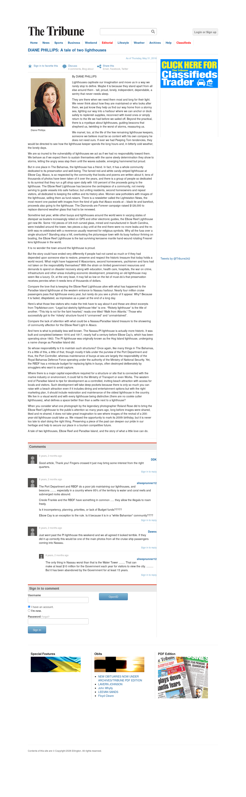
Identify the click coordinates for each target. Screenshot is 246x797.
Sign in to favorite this (46, 65)
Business (74, 43)
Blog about (87, 68)
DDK (154, 459)
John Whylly (105, 688)
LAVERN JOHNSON (110, 684)
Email (106, 68)
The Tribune (57, 31)
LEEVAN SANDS (108, 692)
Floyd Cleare (106, 696)
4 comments (74, 68)
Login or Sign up (205, 32)
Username (34, 595)
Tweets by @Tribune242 (175, 258)
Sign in (37, 630)
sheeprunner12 (147, 483)
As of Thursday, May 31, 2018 (141, 58)
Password (39, 616)
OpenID (113, 597)
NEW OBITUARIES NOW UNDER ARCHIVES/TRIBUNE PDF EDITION (120, 678)
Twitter (124, 68)
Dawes (152, 531)
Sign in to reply (149, 471)
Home (34, 43)
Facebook (115, 68)
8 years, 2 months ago (50, 455)
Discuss (72, 65)
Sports (58, 43)
